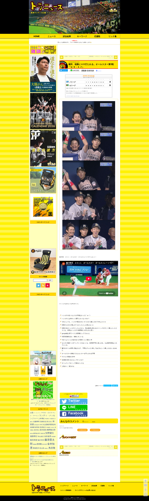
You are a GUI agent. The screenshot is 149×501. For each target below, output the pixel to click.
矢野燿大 (49, 433)
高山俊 (41, 448)
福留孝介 (34, 436)
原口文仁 (49, 421)
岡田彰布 (52, 424)
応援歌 (97, 36)
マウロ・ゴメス (46, 413)
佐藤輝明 (36, 421)
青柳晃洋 (36, 448)
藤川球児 (41, 440)
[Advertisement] (88, 49)
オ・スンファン (37, 412)
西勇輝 (34, 444)
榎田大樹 (115, 385)
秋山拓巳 (41, 436)
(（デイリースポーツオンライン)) (72, 96)
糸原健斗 (53, 436)
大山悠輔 (45, 425)
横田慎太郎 (36, 433)
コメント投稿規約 (65, 490)
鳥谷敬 (52, 447)
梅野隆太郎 (51, 430)
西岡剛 (39, 444)
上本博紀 (41, 418)
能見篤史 (34, 440)
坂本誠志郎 (36, 424)
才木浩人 (52, 427)
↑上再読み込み (82, 430)
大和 (40, 424)
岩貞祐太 (43, 427)
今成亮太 (52, 418)
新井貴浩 (43, 430)
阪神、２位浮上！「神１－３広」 (73, 56)
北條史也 (43, 421)
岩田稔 (37, 427)
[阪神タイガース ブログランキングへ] (74, 395)
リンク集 (112, 36)
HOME (37, 36)
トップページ (64, 486)
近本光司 (44, 444)
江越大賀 (42, 433)
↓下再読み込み (95, 430)
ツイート (64, 70)
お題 (31, 413)
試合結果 (67, 36)
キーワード (82, 36)
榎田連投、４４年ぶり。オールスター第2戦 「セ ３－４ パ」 (101, 57)
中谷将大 (47, 418)
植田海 (31, 433)
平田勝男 (48, 427)
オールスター (107, 385)
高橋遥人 (46, 448)
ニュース (52, 36)
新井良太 (37, 430)
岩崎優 (32, 427)
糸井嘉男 (47, 436)
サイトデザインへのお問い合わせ (85, 490)
